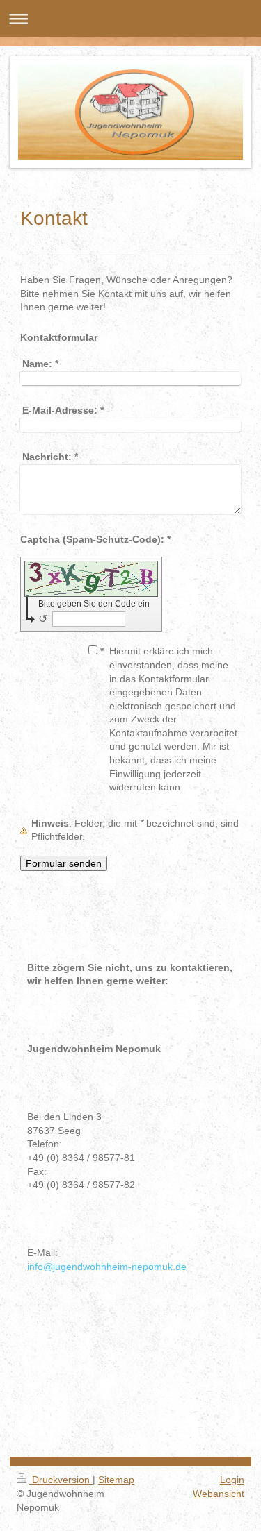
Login (232, 1479)
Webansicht (218, 1493)
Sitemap (116, 1479)
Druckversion (61, 1479)
